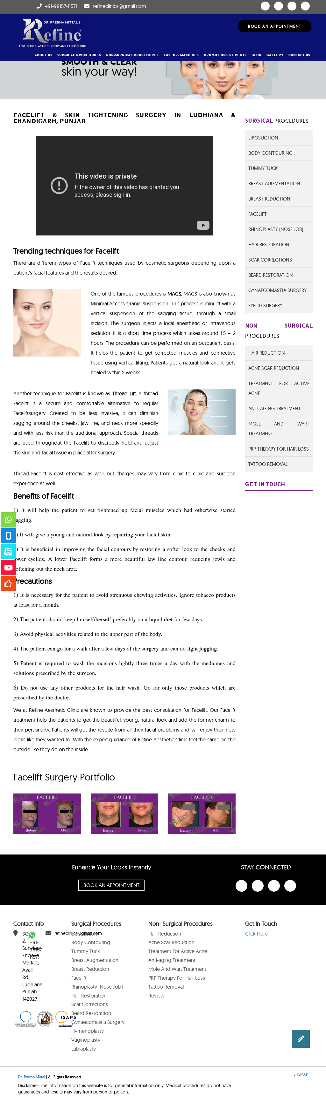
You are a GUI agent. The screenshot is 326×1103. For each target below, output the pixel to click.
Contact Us (299, 55)
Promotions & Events (225, 55)
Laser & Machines (181, 55)
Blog (256, 55)
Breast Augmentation (274, 183)
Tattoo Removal (268, 464)
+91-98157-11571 (61, 6)
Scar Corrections (270, 260)
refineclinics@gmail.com (119, 6)
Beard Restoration (270, 275)
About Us (43, 55)
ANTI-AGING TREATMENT (274, 408)
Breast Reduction (269, 199)
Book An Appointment (274, 26)
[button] (301, 1039)
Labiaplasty (83, 1048)
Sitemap (301, 1074)
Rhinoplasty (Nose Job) (275, 229)
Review (156, 995)
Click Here (256, 933)
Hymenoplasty (87, 1031)
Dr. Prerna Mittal (31, 1076)
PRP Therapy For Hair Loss (278, 449)
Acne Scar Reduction (273, 368)
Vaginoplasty (85, 1040)
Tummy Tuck (263, 168)
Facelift (257, 214)
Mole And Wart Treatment (279, 429)
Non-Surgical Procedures (132, 55)
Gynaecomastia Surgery (277, 290)
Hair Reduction (266, 353)
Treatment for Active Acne (279, 388)
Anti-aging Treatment (171, 960)
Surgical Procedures (79, 55)
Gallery (274, 55)
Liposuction (263, 138)
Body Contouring (270, 153)
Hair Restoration (268, 245)
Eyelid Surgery (265, 306)
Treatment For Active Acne (177, 951)
